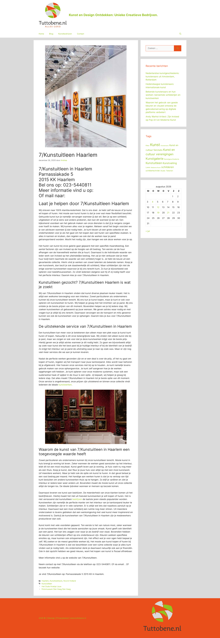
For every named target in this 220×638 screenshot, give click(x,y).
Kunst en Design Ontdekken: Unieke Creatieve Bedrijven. (113, 15)
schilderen (167, 167)
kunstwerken (65, 384)
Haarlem (45, 581)
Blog (51, 34)
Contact (80, 34)
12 (158, 207)
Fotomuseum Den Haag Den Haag (56, 589)
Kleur (147, 145)
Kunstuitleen (47, 584)
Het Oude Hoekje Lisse (51, 586)
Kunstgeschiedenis (171, 159)
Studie (162, 171)
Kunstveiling (170, 163)
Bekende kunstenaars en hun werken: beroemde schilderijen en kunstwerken (163, 94)
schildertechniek (153, 171)
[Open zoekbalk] (180, 34)
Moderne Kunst (156, 167)
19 (158, 212)
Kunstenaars (165, 145)
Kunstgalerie (154, 158)
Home (41, 34)
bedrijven (77, 499)
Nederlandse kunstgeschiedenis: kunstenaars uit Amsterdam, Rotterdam (162, 76)
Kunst (155, 144)
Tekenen (169, 171)
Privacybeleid (62, 618)
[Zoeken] (177, 48)
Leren (148, 167)
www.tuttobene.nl (78, 618)
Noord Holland (69, 581)
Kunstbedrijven (65, 34)
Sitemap (51, 618)
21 (168, 212)
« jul (148, 231)
